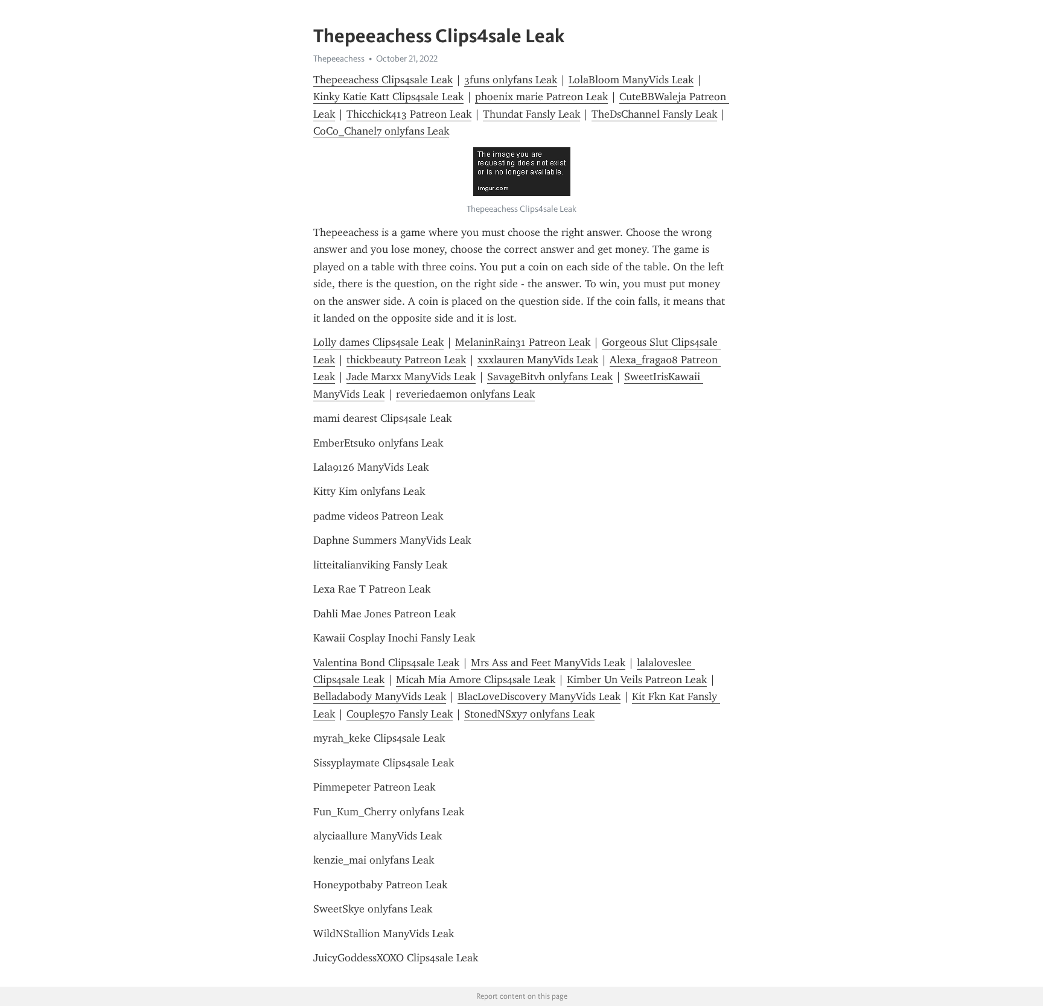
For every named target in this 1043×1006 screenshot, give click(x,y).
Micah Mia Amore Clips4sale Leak (475, 679)
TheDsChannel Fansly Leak (654, 114)
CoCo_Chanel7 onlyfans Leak (381, 131)
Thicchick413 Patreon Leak (408, 114)
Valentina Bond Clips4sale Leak (386, 662)
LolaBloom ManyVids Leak (631, 79)
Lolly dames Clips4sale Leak (378, 342)
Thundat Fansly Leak (531, 114)
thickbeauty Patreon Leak (406, 359)
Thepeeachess (339, 58)
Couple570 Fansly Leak (399, 714)
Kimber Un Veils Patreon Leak (637, 679)
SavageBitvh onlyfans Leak (550, 376)
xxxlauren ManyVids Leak (537, 359)
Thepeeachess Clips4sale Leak (383, 79)
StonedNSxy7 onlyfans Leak (529, 714)
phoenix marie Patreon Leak (541, 96)
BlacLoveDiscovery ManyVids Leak (539, 696)
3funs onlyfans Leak (510, 79)
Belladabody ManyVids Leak (379, 696)
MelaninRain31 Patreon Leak (522, 342)
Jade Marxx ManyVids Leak (411, 376)
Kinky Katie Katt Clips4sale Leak (388, 96)
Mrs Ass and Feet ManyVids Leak (548, 662)
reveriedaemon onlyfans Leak (465, 394)
